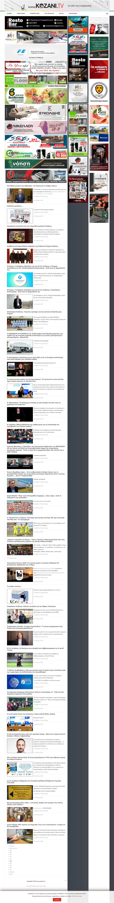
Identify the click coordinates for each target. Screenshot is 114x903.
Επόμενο (12, 872)
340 (11, 854)
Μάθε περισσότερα (77, 896)
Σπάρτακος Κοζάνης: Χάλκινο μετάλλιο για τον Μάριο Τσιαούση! (31, 606)
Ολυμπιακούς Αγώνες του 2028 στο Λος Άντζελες (50, 572)
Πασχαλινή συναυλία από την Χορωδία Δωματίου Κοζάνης (29, 226)
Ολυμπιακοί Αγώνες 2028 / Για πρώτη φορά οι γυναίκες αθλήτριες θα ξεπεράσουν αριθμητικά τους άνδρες (33, 564)
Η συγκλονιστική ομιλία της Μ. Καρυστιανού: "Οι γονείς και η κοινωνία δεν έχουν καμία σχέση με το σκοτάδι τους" (35, 380)
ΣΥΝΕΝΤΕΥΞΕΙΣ (34, 13)
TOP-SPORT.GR (49, 13)
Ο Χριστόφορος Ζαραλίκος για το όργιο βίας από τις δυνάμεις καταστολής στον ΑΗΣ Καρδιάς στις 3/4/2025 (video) (35, 358)
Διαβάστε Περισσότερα (41, 196)
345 (11, 865)
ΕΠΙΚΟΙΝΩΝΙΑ (73, 13)
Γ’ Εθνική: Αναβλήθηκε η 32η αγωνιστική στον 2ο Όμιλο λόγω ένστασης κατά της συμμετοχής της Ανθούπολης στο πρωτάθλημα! (36, 671)
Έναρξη (12, 846)
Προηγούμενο (13, 848)
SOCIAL (61, 13)
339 (11, 852)
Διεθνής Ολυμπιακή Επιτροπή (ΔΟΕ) (44, 568)
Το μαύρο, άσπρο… (14, 586)
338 (11, 850)
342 (11, 859)
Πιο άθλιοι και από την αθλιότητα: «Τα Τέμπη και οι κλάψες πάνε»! (32, 186)
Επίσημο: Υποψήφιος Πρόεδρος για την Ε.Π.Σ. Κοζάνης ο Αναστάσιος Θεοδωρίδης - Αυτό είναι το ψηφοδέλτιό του (33, 291)
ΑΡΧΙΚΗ (9, 13)
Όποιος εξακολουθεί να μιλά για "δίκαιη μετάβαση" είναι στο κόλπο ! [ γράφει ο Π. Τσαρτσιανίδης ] (99, 20)
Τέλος (11, 874)
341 (11, 857)
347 (11, 869)
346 (11, 867)
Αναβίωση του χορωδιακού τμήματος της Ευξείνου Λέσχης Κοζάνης (32, 246)
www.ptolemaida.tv (31, 886)
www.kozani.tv (38, 808)
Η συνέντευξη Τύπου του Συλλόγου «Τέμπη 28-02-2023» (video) (31, 714)
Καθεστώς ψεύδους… (15, 206)
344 (11, 863)
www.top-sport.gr (41, 886)
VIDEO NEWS (21, 13)
